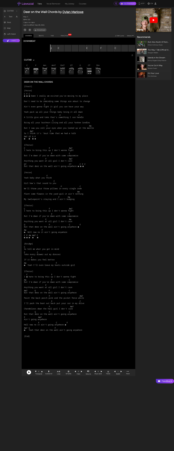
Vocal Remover (53, 4)
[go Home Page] (25, 3)
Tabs (40, 4)
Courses (82, 4)
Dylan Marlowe (72, 12)
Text (10, 17)
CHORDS (28, 36)
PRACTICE (65, 35)
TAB (52, 36)
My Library (69, 4)
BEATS (41, 36)
